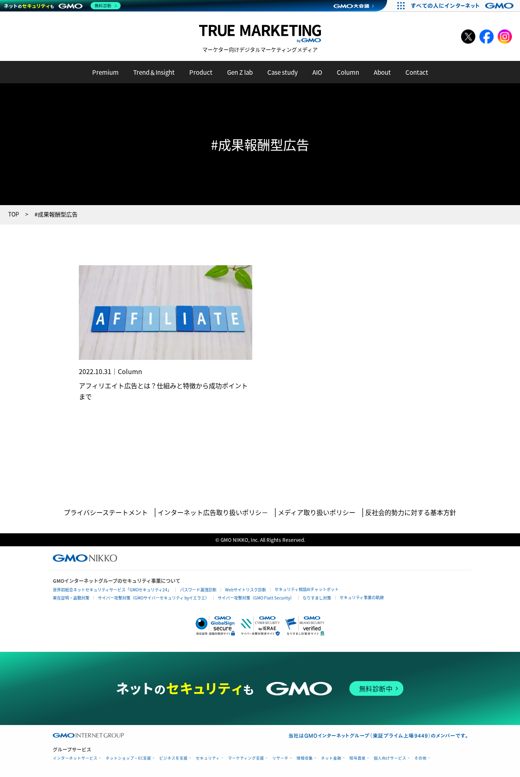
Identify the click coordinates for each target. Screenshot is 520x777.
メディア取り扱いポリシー (316, 512)
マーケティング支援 (246, 758)
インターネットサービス (75, 758)
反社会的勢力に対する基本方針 (410, 512)
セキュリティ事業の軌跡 (362, 597)
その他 (420, 758)
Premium (105, 72)
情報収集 (305, 758)
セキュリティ (208, 758)
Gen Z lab (240, 72)
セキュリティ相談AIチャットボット (307, 589)
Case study (282, 72)
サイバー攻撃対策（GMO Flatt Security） (256, 598)
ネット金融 (331, 758)
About (382, 72)
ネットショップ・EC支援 (128, 758)
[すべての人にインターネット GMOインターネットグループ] (463, 5)
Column (348, 72)
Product (200, 72)
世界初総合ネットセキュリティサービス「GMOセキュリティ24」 (112, 590)
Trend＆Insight (154, 72)
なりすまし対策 (317, 598)
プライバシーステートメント (106, 512)
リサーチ (280, 758)
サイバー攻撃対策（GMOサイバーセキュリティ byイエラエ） (153, 598)
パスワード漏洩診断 (198, 590)
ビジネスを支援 (173, 758)
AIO (317, 72)
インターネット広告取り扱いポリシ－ (213, 512)
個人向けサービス (390, 758)
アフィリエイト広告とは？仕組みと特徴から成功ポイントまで (163, 391)
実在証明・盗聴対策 (71, 598)
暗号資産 (357, 758)
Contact (416, 72)
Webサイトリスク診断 (245, 590)
